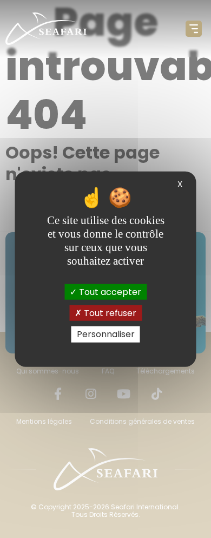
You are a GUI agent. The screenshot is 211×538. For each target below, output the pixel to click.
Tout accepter (109, 292)
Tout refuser (109, 313)
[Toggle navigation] (194, 28)
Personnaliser (106, 334)
